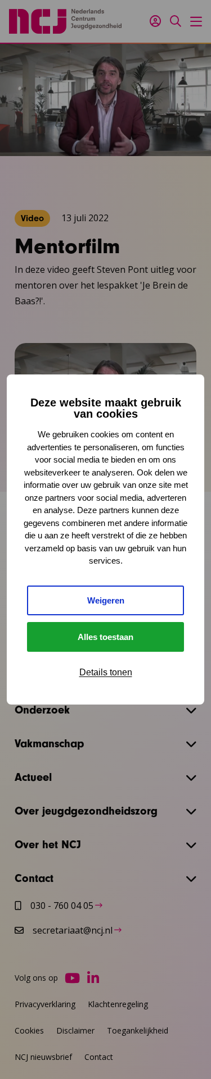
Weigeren (105, 600)
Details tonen (105, 672)
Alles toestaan (105, 637)
